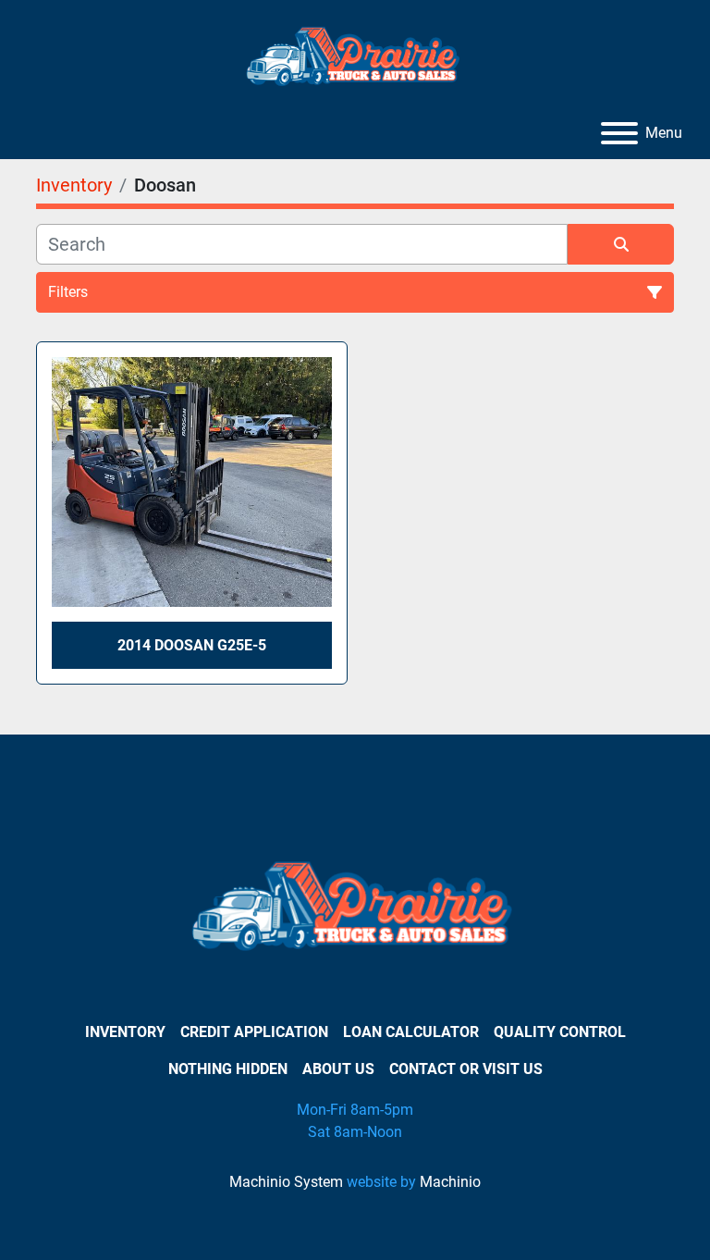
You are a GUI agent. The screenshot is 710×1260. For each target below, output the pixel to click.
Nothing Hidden (228, 1069)
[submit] (621, 244)
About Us (338, 1069)
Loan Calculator (411, 1032)
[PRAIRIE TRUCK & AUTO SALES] (355, 911)
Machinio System (286, 1182)
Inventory (125, 1032)
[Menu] (619, 133)
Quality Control (560, 1032)
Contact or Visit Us (466, 1069)
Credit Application (254, 1032)
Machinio (450, 1182)
